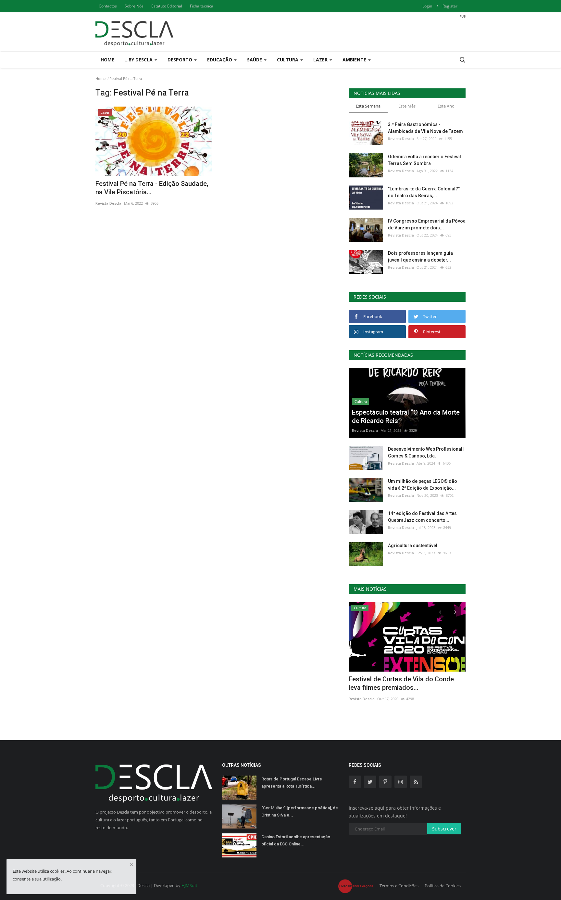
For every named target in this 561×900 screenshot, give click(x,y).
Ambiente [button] (355, 60)
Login (427, 6)
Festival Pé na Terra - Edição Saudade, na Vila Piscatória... (151, 188)
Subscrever (444, 829)
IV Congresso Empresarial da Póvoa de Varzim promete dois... (427, 224)
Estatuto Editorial (166, 6)
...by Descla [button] (139, 60)
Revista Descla (108, 203)
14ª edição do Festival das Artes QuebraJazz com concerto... (422, 517)
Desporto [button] (180, 60)
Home (107, 60)
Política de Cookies (443, 886)
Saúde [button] (255, 60)
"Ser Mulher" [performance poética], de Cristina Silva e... (299, 811)
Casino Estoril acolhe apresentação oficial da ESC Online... (295, 840)
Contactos (108, 6)
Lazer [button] (321, 60)
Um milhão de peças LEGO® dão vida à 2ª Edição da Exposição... (422, 485)
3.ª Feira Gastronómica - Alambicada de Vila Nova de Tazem (425, 128)
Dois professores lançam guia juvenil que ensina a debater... (420, 257)
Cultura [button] (288, 60)
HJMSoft (189, 885)
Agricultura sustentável (412, 545)
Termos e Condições (399, 886)
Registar (450, 6)
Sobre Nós (134, 6)
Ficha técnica (201, 6)
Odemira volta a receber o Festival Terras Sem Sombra (424, 160)
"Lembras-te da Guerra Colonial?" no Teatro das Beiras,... (424, 192)
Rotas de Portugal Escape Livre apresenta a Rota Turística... (291, 783)
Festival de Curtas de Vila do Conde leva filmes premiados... (401, 683)
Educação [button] (220, 60)
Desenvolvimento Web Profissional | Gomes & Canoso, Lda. (426, 452)
